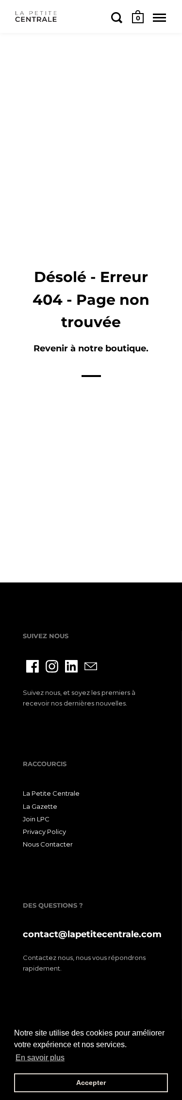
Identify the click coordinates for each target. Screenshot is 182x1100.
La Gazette (40, 806)
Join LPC (36, 819)
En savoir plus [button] (40, 1057)
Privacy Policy (44, 831)
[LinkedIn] (71, 666)
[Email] (90, 666)
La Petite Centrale (51, 793)
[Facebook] (32, 666)
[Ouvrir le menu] (159, 17)
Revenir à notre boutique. (91, 348)
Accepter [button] (91, 1082)
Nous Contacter (48, 844)
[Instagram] (52, 666)
